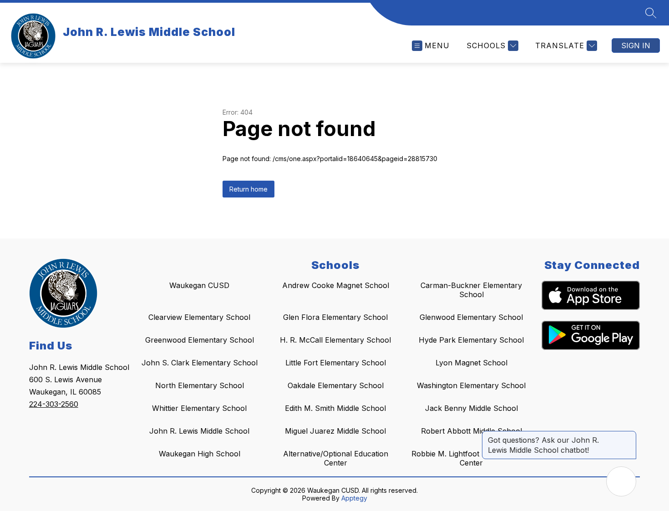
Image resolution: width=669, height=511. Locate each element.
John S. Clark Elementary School (200, 362)
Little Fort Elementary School (335, 362)
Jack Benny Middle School (471, 408)
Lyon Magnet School (471, 362)
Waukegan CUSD (199, 285)
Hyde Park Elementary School (471, 339)
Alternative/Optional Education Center (335, 458)
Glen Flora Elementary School (335, 317)
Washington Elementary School (471, 385)
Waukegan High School (199, 453)
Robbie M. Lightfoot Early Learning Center (471, 458)
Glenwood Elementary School (471, 317)
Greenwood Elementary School (199, 339)
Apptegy (354, 498)
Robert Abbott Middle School (471, 430)
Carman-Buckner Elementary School (471, 290)
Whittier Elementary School (199, 408)
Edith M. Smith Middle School (335, 408)
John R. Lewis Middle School (199, 430)
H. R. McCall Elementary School (335, 339)
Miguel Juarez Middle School (335, 430)
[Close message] (629, 435)
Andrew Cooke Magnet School (335, 285)
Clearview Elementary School (199, 317)
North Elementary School (199, 385)
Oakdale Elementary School (336, 385)
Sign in (635, 45)
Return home (248, 189)
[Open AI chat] (621, 481)
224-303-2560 (53, 404)
